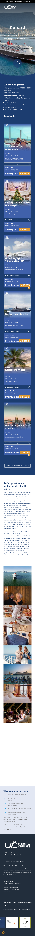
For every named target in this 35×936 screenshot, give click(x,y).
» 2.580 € (24, 396)
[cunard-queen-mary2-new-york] (18, 585)
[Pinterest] (11, 855)
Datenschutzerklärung (25, 902)
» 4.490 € (24, 229)
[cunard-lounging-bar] (18, 722)
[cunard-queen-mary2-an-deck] (18, 664)
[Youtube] (14, 855)
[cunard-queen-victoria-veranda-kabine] (18, 644)
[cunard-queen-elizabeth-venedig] (18, 683)
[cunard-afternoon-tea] (18, 624)
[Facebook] (8, 855)
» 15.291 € (25, 453)
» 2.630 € (24, 173)
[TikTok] (17, 855)
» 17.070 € (25, 286)
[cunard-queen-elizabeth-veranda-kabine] (18, 703)
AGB (14, 902)
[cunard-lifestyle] (18, 605)
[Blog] (5, 855)
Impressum (7, 902)
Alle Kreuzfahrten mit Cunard (18, 466)
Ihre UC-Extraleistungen (12, 164)
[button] (3, 933)
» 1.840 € (24, 340)
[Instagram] (20, 855)
